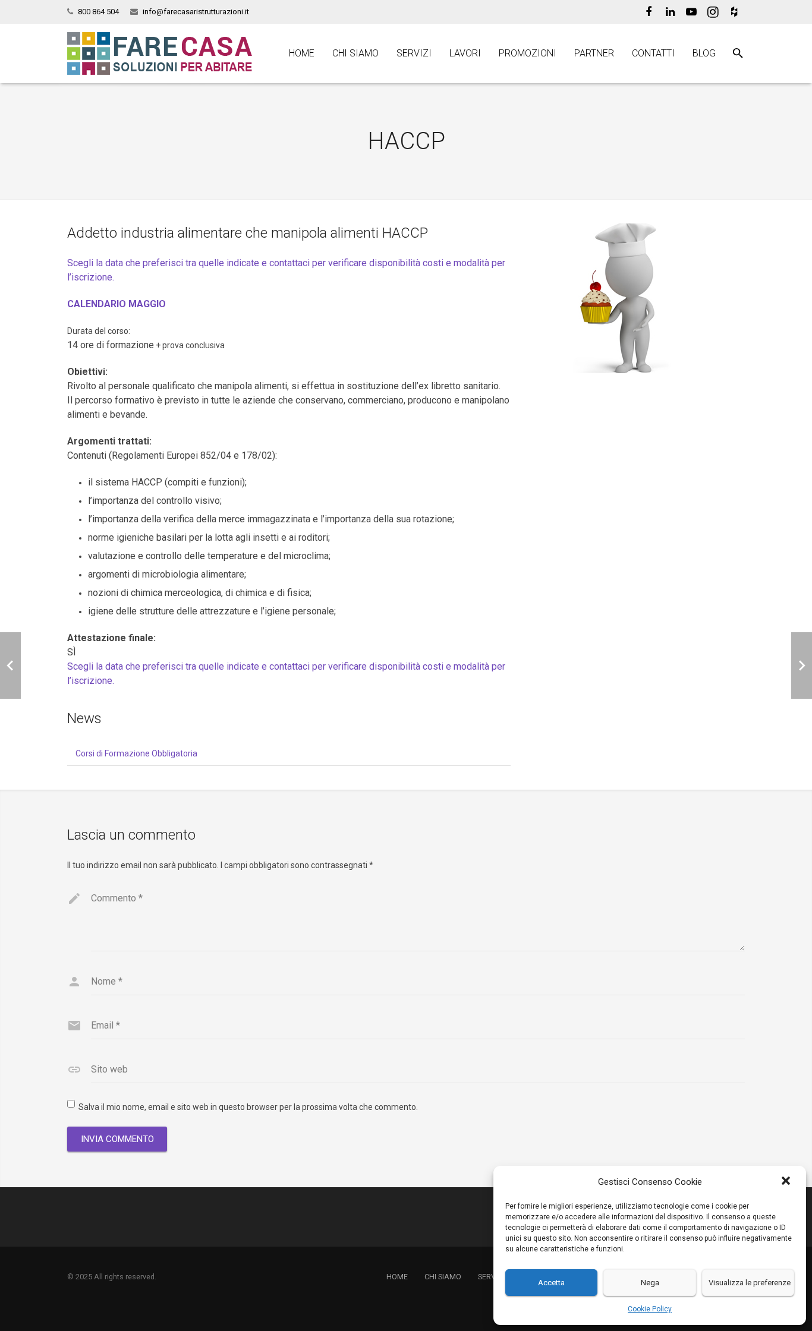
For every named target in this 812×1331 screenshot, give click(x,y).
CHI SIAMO (442, 1276)
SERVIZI (491, 1276)
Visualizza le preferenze (750, 1282)
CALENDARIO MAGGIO (116, 304)
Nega (650, 1282)
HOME (397, 1276)
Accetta (551, 1282)
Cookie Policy (650, 1309)
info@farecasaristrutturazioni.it (196, 11)
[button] (787, 1182)
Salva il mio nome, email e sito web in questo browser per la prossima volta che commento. (248, 1107)
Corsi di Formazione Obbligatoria (136, 753)
